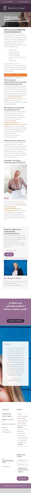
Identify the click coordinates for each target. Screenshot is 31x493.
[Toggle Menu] (27, 7)
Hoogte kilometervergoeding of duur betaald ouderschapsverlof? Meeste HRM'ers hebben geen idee (23, 419)
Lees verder (18, 285)
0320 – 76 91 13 (19, 77)
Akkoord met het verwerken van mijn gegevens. (23, 469)
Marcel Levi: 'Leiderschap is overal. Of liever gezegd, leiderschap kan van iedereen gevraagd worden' (23, 436)
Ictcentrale (26, 485)
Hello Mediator (6, 466)
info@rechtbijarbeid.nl (9, 77)
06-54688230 (10, 419)
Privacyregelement (7, 432)
